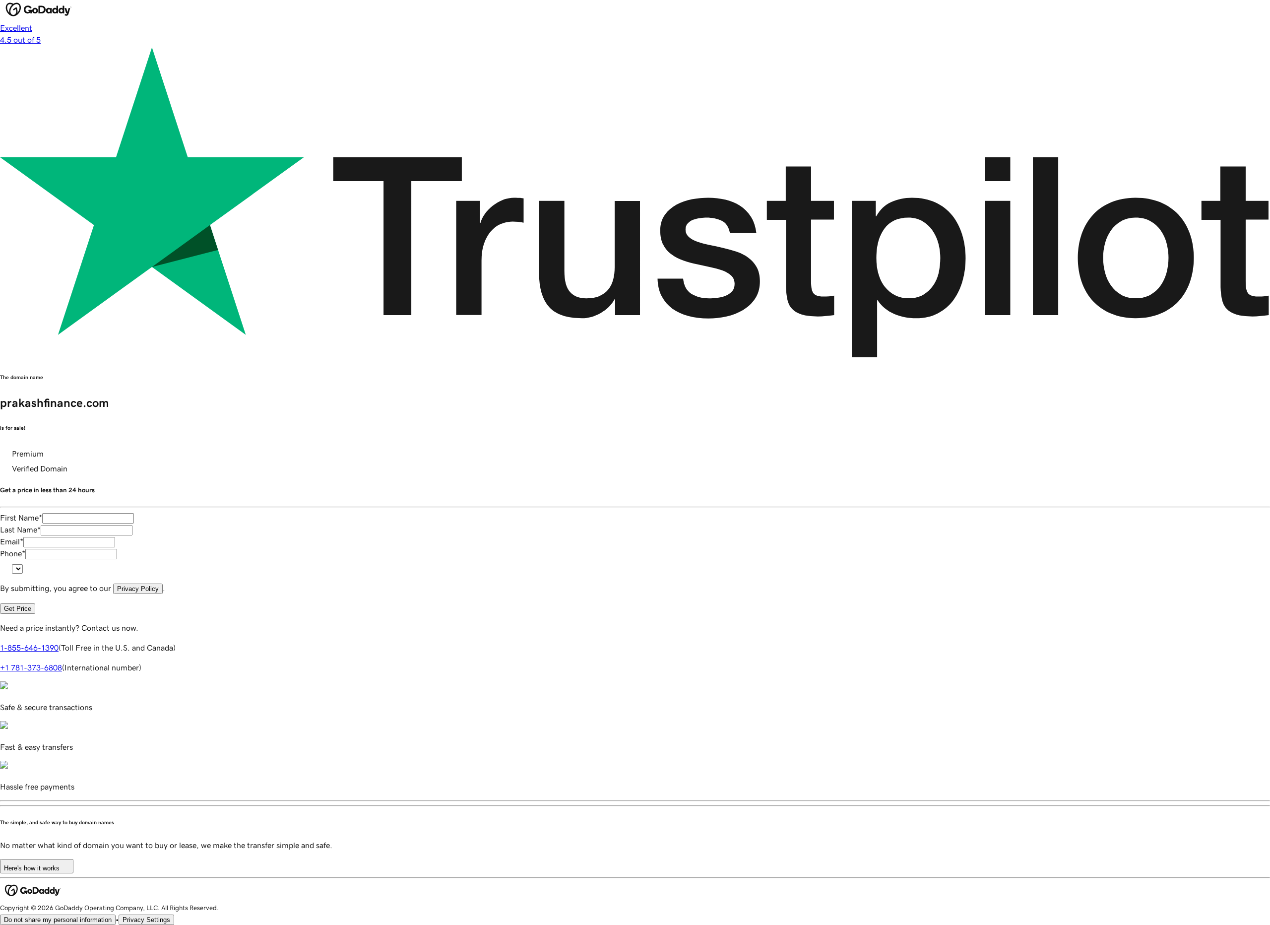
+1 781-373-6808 (31, 667)
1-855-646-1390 (29, 648)
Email (11, 541)
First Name (21, 518)
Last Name (20, 529)
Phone (12, 553)
